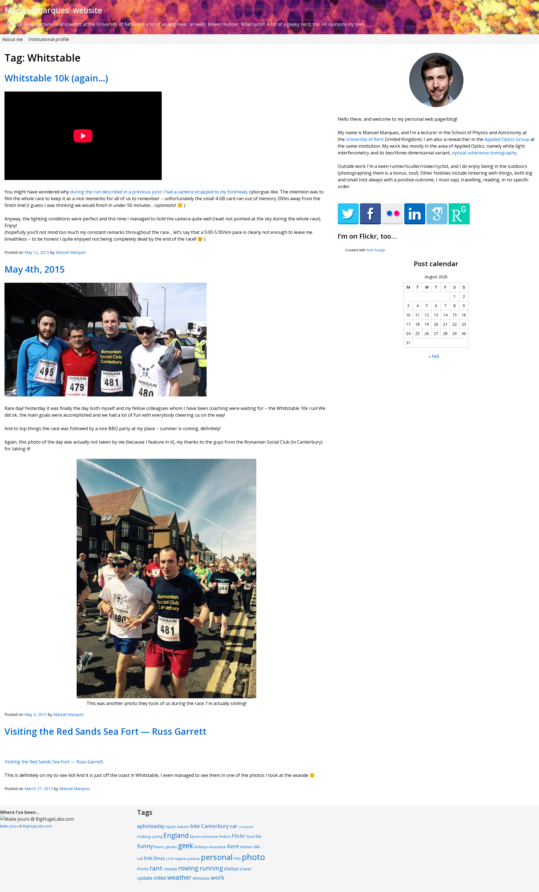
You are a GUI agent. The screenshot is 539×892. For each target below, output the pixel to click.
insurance (217, 846)
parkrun (193, 858)
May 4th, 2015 (34, 269)
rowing (188, 868)
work (217, 877)
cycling (157, 836)
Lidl (140, 858)
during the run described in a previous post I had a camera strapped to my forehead (158, 192)
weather (179, 877)
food (250, 836)
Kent (233, 846)
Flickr (238, 835)
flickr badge (375, 250)
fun (258, 836)
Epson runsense (204, 836)
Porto (143, 869)
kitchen (246, 846)
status (231, 868)
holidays (201, 847)
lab (257, 846)
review (170, 869)
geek (185, 845)
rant (156, 868)
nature (180, 858)
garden (171, 847)
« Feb (433, 356)
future (159, 847)
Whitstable (201, 878)
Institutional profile (48, 39)
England (176, 835)
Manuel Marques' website (53, 10)
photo (253, 857)
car (233, 826)
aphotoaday (151, 826)
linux (159, 858)
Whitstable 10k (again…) (56, 78)
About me (12, 39)
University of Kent (365, 139)
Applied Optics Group (507, 139)
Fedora (225, 836)
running (211, 868)
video (160, 877)
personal (217, 857)
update (144, 878)
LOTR (169, 859)
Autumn (183, 826)
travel (245, 869)
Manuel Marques (71, 252)
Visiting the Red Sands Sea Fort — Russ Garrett (105, 731)
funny (145, 846)
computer (246, 827)
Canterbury (215, 826)
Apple (171, 826)
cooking (143, 836)
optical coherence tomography (484, 153)
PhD (237, 858)
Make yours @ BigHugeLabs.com (26, 826)
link (148, 858)
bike (195, 826)
